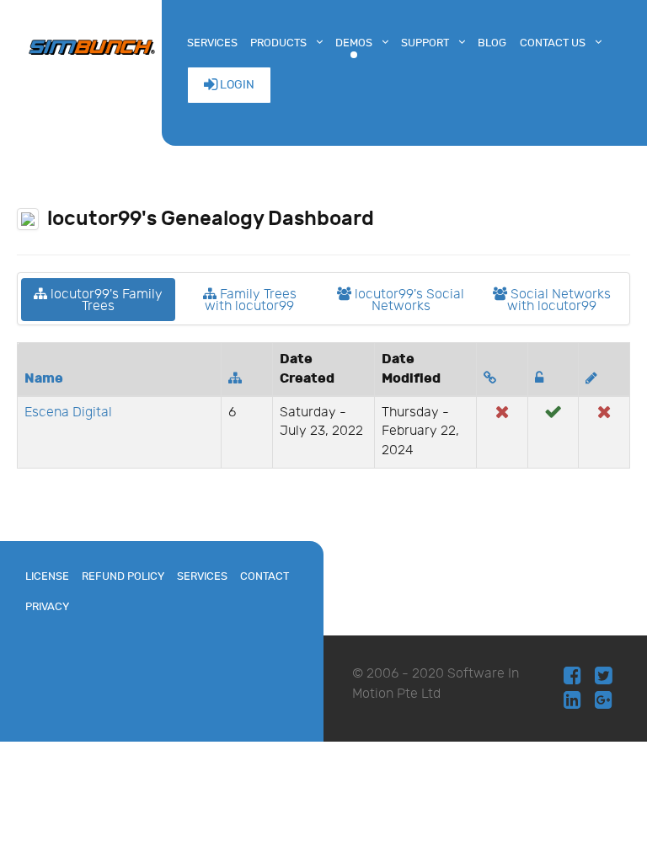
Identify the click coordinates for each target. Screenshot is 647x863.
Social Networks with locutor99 (559, 300)
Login (235, 85)
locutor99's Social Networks (407, 300)
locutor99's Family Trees (105, 300)
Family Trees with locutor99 (251, 300)
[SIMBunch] (92, 45)
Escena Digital (68, 413)
